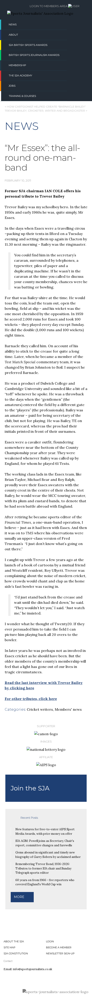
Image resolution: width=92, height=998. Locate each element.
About (13, 34)
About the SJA (14, 941)
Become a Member (58, 947)
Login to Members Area (49, 6)
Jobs (12, 85)
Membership (17, 65)
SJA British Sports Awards (28, 45)
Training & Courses (22, 96)
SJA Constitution (16, 953)
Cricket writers (40, 709)
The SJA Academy (20, 75)
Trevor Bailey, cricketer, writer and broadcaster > (46, 110)
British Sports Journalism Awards (34, 55)
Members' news (68, 709)
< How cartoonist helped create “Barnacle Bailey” (45, 106)
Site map (9, 947)
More (19, 897)
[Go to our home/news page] (40, 13)
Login (50, 941)
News (13, 24)
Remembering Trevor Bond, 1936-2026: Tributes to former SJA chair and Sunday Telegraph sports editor (43, 868)
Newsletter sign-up (60, 953)
